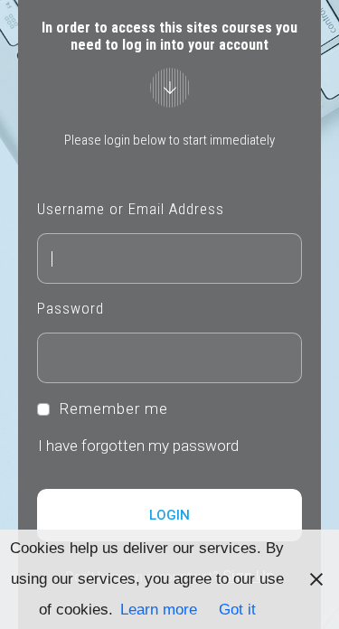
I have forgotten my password (138, 446)
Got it (237, 609)
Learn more (158, 609)
